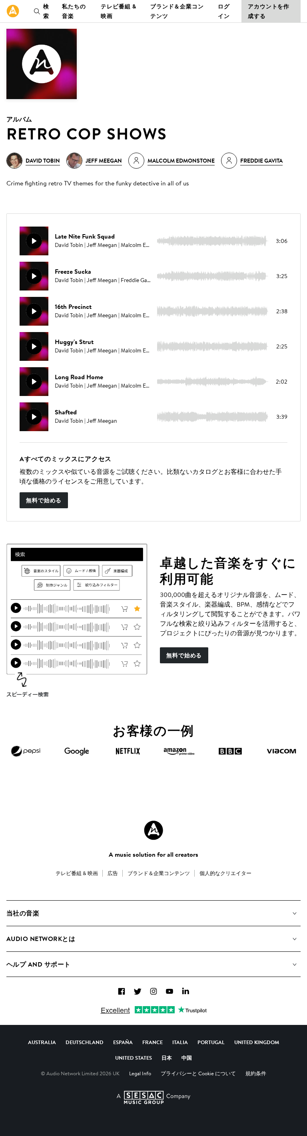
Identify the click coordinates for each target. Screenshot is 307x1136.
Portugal (211, 1042)
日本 (166, 1057)
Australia (42, 1042)
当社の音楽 (22, 913)
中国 (186, 1057)
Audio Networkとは (40, 938)
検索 (46, 11)
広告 (113, 873)
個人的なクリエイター (225, 873)
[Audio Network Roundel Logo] (153, 830)
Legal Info (140, 1073)
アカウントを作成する (268, 11)
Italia (180, 1042)
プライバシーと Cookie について (198, 1073)
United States (133, 1057)
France (152, 1042)
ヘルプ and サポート (38, 964)
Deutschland (85, 1042)
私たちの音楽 (74, 11)
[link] (12, 11)
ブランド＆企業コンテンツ (177, 11)
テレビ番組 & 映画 (118, 11)
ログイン (224, 11)
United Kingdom (256, 1042)
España (123, 1042)
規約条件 (255, 1073)
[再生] (34, 241)
